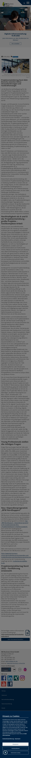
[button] (5, 752)
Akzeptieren (15, 744)
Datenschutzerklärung (8, 738)
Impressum (17, 738)
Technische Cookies (15, 752)
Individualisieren (15, 748)
